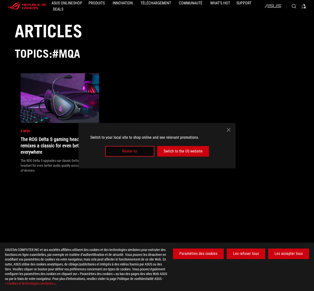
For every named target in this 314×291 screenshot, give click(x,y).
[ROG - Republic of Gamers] (27, 6)
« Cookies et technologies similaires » (30, 283)
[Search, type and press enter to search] (294, 6)
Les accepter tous (289, 253)
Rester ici (129, 151)
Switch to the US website (183, 151)
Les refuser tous (246, 253)
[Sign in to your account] (304, 6)
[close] (229, 130)
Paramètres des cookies (198, 253)
